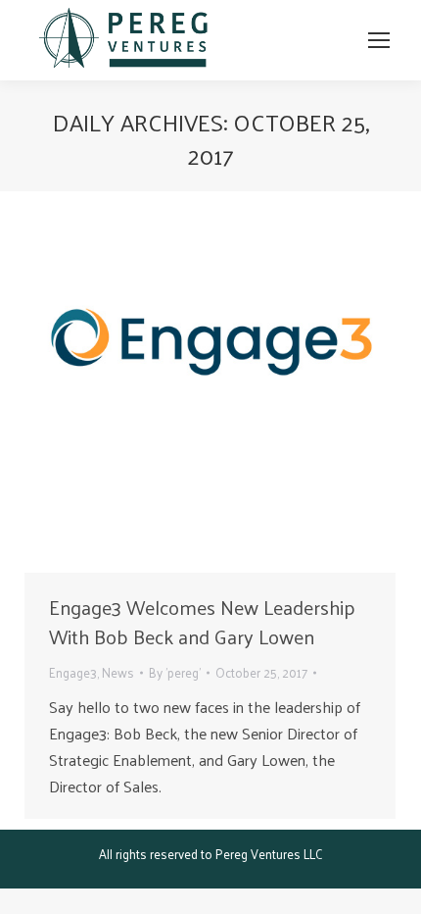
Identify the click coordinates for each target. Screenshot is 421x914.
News (118, 672)
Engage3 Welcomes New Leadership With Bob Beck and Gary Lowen (202, 621)
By (175, 672)
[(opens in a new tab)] (210, 387)
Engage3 (73, 672)
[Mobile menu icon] (379, 40)
